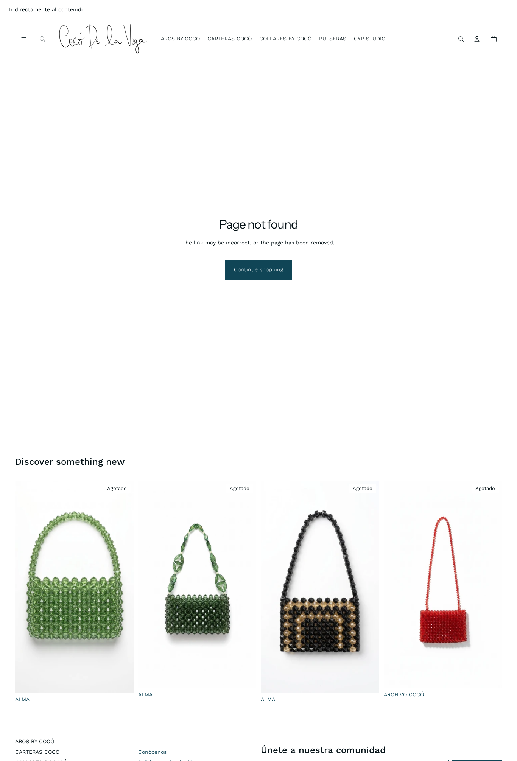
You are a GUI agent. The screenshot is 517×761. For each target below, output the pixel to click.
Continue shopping (258, 269)
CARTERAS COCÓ (37, 752)
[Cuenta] (477, 39)
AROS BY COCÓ (34, 741)
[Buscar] (42, 39)
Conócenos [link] (152, 752)
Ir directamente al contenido (46, 9)
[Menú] (24, 39)
